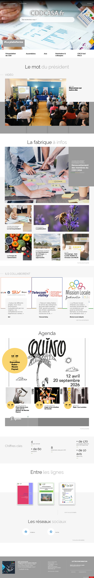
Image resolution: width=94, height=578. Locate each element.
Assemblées (31, 54)
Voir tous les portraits (82, 320)
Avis (45, 54)
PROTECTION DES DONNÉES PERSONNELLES (54, 568)
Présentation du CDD (11, 55)
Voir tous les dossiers (70, 512)
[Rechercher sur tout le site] (72, 19)
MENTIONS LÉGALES (52, 566)
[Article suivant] (84, 46)
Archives (73, 572)
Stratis (91, 577)
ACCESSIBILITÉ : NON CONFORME (52, 565)
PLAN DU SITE (51, 563)
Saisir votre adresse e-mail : (77, 566)
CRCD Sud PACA (81, 55)
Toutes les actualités (83, 263)
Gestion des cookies (53, 571)
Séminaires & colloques (60, 55)
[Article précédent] (81, 46)
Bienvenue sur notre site (75, 89)
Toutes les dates (84, 428)
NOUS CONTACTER (52, 562)
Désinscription (82, 572)
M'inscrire (90, 568)
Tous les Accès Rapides (78, 540)
